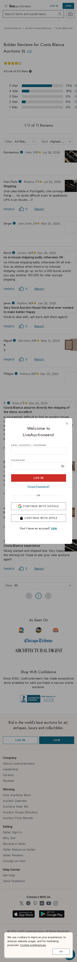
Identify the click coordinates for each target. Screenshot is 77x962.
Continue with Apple (40, 518)
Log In (39, 477)
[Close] (67, 423)
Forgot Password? (38, 486)
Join (54, 528)
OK (61, 951)
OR (38, 495)
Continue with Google (41, 506)
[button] (62, 466)
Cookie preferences (33, 945)
